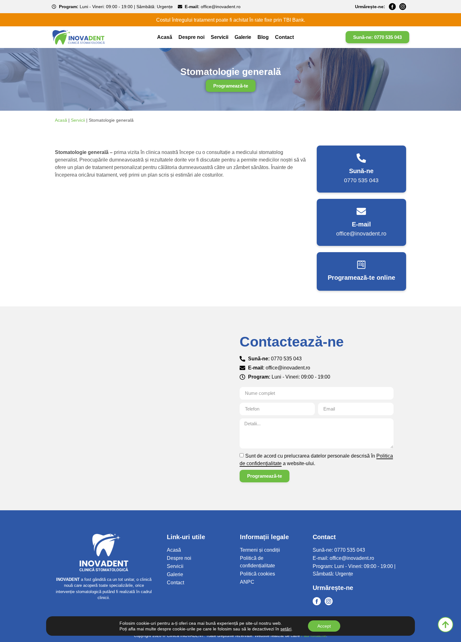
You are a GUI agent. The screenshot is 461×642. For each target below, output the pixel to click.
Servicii (219, 37)
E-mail (361, 224)
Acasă (164, 37)
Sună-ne (361, 170)
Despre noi (191, 37)
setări (285, 628)
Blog (263, 37)
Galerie (243, 37)
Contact (284, 37)
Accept (324, 626)
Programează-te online (361, 277)
